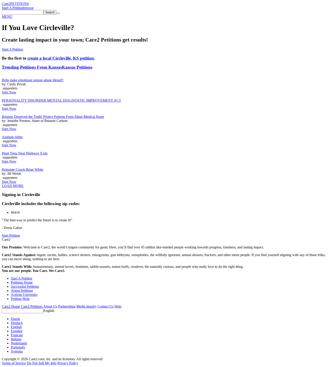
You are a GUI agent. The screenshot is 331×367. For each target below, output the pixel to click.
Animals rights (12, 137)
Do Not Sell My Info (42, 363)
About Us (50, 306)
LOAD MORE (13, 186)
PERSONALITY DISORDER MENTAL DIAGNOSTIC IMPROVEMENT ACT (61, 100)
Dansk (15, 319)
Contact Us (105, 306)
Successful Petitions (25, 286)
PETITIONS (19, 4)
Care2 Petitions (32, 306)
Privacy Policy (67, 363)
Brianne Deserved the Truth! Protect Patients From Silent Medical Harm (53, 117)
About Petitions (22, 290)
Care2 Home (11, 306)
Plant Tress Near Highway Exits (25, 153)
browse (28, 8)
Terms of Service (14, 363)
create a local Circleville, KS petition (60, 58)
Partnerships (66, 306)
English (48, 311)
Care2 (6, 4)
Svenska (17, 351)
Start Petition (11, 235)
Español (16, 331)
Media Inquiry (86, 306)
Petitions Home (22, 282)
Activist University (24, 295)
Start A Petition (12, 8)
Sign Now (9, 92)
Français (17, 335)
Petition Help (20, 299)
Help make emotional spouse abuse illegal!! (32, 80)
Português (18, 347)
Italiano (16, 339)
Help (117, 306)
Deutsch (17, 323)
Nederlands (19, 343)
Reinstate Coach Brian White (22, 169)
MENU (7, 17)
